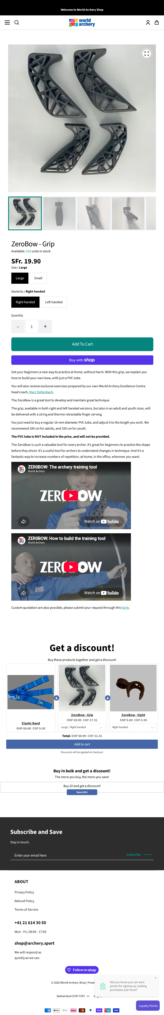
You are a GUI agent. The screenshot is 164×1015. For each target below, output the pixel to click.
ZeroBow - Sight (133, 715)
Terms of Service (26, 909)
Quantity (17, 315)
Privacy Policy (24, 892)
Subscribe (133, 854)
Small (38, 278)
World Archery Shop (73, 983)
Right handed (25, 302)
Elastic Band (31, 723)
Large (20, 278)
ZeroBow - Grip (82, 715)
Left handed (54, 302)
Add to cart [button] (82, 744)
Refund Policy (24, 901)
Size (19, 267)
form (125, 607)
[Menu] (8, 22)
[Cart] (155, 22)
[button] (16, 22)
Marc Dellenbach (41, 392)
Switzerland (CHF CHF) (71, 996)
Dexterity (28, 291)
